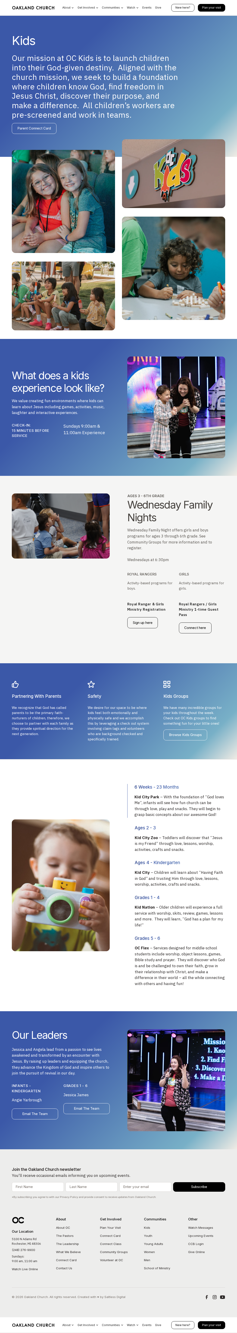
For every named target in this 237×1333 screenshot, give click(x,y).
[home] (33, 7)
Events (147, 7)
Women (149, 1252)
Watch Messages (200, 1227)
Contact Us (64, 1268)
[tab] (176, 801)
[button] (68, 7)
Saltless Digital (114, 1297)
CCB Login (196, 1244)
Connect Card (66, 1260)
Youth (148, 1236)
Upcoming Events (200, 1236)
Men (147, 1260)
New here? (182, 7)
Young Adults (153, 1244)
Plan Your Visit (110, 1227)
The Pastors (65, 1236)
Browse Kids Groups (185, 735)
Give (158, 7)
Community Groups (114, 1252)
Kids (147, 1227)
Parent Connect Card (34, 128)
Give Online (196, 1252)
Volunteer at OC (111, 1260)
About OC (63, 1227)
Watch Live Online (25, 1269)
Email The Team (35, 1114)
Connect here (195, 627)
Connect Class (111, 1244)
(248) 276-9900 (23, 1250)
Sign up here (143, 622)
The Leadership (67, 1244)
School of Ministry (157, 1268)
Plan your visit (211, 7)
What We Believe (68, 1252)
